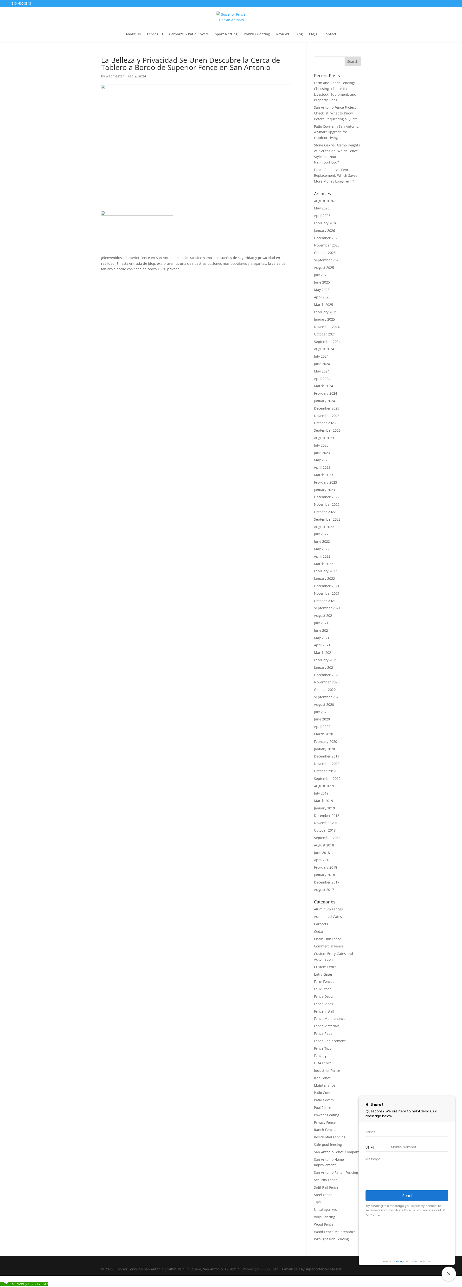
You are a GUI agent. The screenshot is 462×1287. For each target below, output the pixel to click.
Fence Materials (327, 1026)
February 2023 (325, 482)
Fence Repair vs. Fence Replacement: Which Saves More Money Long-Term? (335, 175)
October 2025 (325, 252)
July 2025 (321, 275)
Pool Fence (322, 1107)
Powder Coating (257, 34)
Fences (152, 34)
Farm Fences (324, 981)
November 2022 (327, 504)
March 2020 (323, 734)
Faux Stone (323, 989)
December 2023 (326, 408)
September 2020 (327, 697)
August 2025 (324, 267)
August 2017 (324, 889)
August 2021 (324, 615)
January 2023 (324, 489)
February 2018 (325, 867)
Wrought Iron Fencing (331, 1239)
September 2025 (327, 260)
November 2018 (327, 822)
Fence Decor (324, 996)
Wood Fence (324, 1224)
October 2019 (325, 771)
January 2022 (324, 578)
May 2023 (321, 460)
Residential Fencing (330, 1137)
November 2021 (327, 593)
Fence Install (324, 1011)
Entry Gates (323, 974)
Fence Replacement (330, 1041)
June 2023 (322, 452)
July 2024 (321, 356)
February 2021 (325, 660)
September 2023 (327, 430)
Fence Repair (324, 1033)
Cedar (319, 931)
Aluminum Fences (328, 909)
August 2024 (324, 349)
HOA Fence (323, 1063)
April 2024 (322, 378)
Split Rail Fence (326, 1187)
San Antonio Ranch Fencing (336, 1172)
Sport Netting (226, 34)
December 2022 (326, 497)
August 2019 (324, 786)
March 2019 (323, 800)
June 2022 (322, 541)
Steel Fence (323, 1194)
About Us (133, 34)
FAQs (313, 34)
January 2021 (324, 667)
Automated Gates (328, 916)
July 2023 (321, 445)
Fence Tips (322, 1048)
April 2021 (322, 645)
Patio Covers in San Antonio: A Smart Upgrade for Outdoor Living (336, 132)
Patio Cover (323, 1092)
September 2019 (327, 778)
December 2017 (326, 882)
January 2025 (324, 319)
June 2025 (322, 282)
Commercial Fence (329, 946)
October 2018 (325, 830)
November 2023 (327, 415)
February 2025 (325, 312)
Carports (321, 924)
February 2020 (325, 741)
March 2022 (323, 563)
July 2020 (321, 712)
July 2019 (321, 793)
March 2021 (323, 652)
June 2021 (322, 630)
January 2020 (324, 749)
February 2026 (325, 223)
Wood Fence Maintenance (335, 1232)
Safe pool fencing (328, 1144)
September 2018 (327, 837)
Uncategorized (325, 1209)
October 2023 (325, 423)
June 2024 (322, 363)
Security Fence (325, 1180)
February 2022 (325, 571)
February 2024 (325, 393)
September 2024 (327, 341)
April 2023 (322, 467)
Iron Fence (322, 1078)
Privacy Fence (325, 1122)
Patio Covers (324, 1100)
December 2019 (326, 756)
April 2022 (322, 556)
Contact (329, 34)
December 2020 (326, 675)
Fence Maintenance (330, 1018)
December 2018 (326, 815)
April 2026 (322, 215)
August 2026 (324, 201)
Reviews (282, 34)
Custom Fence (325, 967)
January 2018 (324, 874)
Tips (317, 1202)
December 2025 (326, 238)
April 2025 (322, 297)
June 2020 (322, 719)
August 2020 (324, 704)
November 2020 (327, 682)
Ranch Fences (325, 1129)
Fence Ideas (323, 1004)
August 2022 (324, 526)
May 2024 (321, 371)
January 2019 (324, 808)
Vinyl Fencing (324, 1217)
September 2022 (327, 519)
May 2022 (321, 549)
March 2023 (323, 475)
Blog (299, 34)
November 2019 (327, 763)
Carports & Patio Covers (189, 34)
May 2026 (321, 208)
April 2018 (322, 860)
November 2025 (327, 245)
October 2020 (325, 689)
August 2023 (324, 437)
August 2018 (324, 845)
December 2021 (326, 586)
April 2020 (322, 726)
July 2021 (321, 623)
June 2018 (322, 852)
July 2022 (321, 534)
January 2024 (324, 400)
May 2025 (321, 289)
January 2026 (324, 230)
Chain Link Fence (327, 939)
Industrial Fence (327, 1070)
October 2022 (325, 512)
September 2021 (327, 608)
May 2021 (321, 638)
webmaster (115, 76)
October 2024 (325, 334)
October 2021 (325, 601)
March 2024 (323, 386)
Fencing (320, 1055)
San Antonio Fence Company (337, 1152)
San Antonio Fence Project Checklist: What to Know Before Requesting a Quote (336, 113)
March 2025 (323, 304)
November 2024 (327, 326)
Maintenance (324, 1085)
